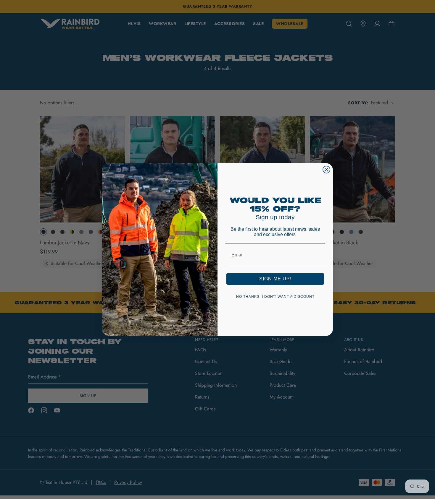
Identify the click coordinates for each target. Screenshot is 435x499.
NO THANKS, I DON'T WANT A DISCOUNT (275, 297)
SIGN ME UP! (275, 278)
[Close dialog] (326, 169)
